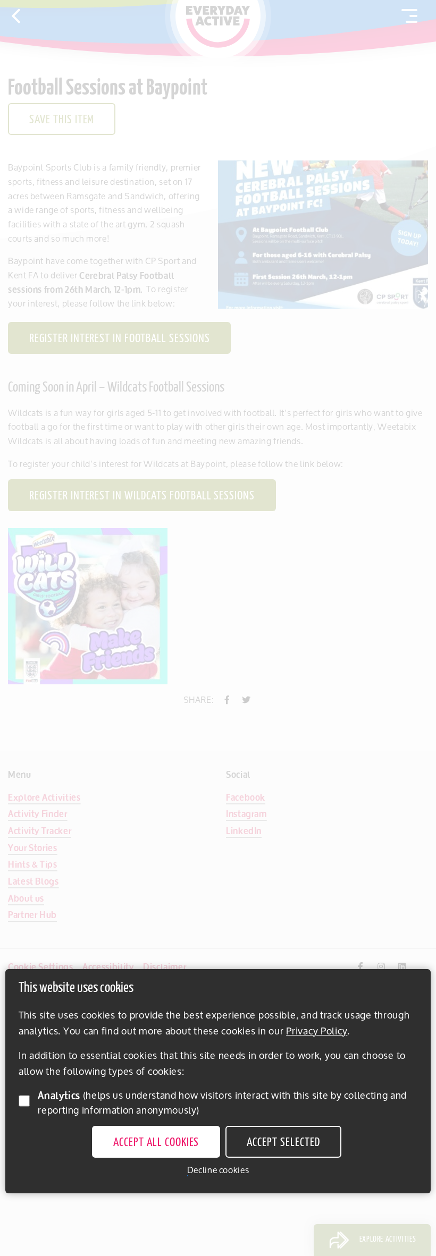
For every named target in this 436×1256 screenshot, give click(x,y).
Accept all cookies (156, 1142)
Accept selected (283, 1142)
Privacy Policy (316, 1031)
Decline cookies (218, 1170)
